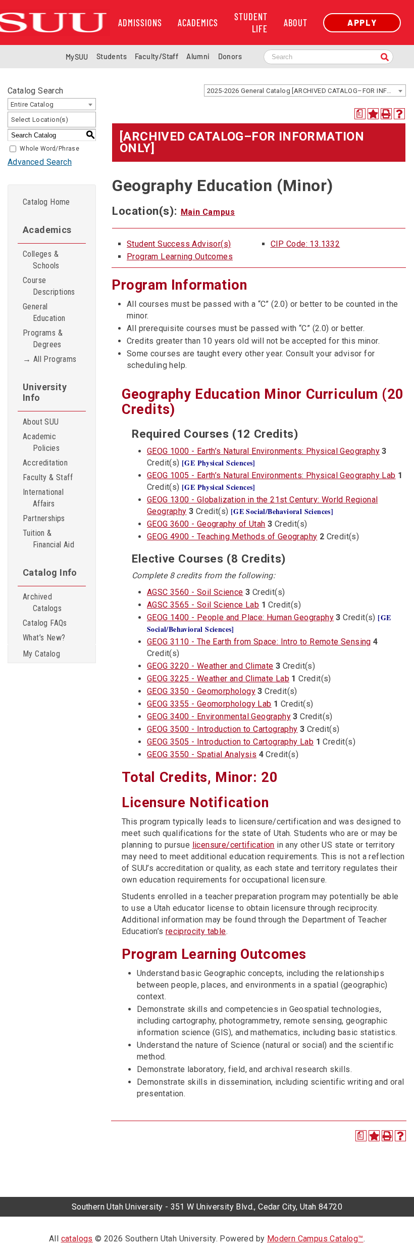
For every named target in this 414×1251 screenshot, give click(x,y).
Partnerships (44, 518)
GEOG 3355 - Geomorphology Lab (209, 704)
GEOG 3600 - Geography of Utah (206, 524)
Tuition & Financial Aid (48, 538)
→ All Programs (50, 359)
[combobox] (305, 90)
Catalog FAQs (45, 623)
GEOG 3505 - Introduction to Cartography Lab (230, 742)
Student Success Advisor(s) (179, 244)
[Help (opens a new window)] (399, 113)
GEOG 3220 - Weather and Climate (210, 666)
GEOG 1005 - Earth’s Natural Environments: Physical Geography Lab (271, 475)
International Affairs (43, 497)
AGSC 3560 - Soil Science (195, 592)
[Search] (384, 58)
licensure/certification (233, 845)
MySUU (77, 57)
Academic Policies (41, 442)
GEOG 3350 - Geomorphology (201, 691)
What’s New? (44, 637)
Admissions (140, 22)
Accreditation (45, 463)
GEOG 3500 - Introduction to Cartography (222, 729)
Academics (198, 22)
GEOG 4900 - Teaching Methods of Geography (232, 536)
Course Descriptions (49, 286)
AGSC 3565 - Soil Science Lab (203, 605)
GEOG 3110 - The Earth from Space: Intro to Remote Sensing (259, 641)
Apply (362, 22)
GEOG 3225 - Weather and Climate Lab (218, 678)
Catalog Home (46, 202)
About (295, 22)
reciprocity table (196, 931)
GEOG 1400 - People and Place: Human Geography (240, 617)
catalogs (77, 1238)
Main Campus (208, 212)
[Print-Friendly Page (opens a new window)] (386, 113)
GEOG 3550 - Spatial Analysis (201, 754)
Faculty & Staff (48, 477)
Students (111, 56)
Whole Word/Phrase (49, 148)
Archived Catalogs (42, 602)
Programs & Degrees (43, 338)
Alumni (198, 56)
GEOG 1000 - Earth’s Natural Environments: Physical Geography (263, 451)
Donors (230, 56)
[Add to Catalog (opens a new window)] (373, 113)
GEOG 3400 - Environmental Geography (219, 716)
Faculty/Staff (156, 56)
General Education (44, 312)
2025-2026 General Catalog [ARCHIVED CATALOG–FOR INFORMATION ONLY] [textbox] (306, 91)
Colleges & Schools (41, 259)
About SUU (41, 422)
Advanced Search (40, 162)
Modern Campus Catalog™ (315, 1238)
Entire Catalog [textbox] (32, 104)
